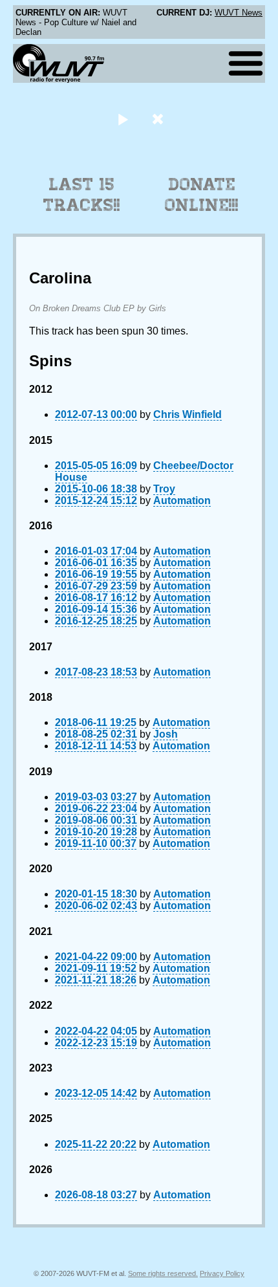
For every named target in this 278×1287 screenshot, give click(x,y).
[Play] (122, 118)
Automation (182, 500)
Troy (164, 488)
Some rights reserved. (163, 1273)
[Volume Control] (159, 118)
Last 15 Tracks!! (81, 194)
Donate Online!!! (202, 194)
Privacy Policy (222, 1273)
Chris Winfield (187, 414)
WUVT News (238, 12)
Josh (165, 734)
